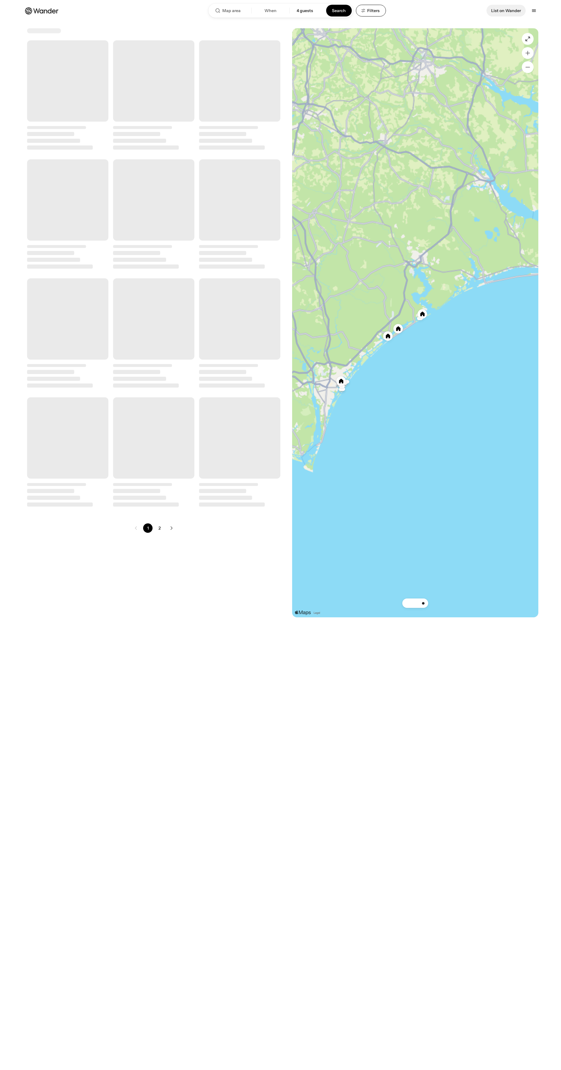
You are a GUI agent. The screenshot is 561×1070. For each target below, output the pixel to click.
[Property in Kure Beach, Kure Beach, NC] (67, 221)
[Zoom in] (528, 53)
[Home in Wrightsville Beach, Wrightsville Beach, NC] (67, 724)
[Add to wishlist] (100, 48)
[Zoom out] (528, 67)
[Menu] (534, 10)
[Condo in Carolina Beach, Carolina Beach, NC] (153, 346)
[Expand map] (528, 39)
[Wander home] (42, 10)
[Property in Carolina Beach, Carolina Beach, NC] (239, 221)
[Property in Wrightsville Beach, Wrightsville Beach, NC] (239, 95)
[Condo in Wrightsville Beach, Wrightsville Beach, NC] (67, 95)
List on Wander (506, 10)
